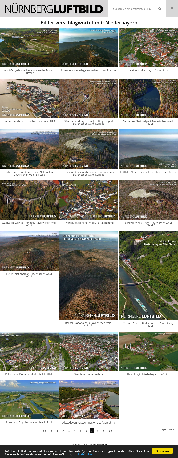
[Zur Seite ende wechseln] (110, 430)
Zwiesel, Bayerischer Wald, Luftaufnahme (89, 222)
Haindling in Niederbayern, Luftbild (148, 374)
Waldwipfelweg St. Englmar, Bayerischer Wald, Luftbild (29, 224)
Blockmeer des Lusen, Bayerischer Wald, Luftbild (148, 224)
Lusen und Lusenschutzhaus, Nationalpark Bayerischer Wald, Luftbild (88, 173)
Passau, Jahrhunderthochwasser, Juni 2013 (29, 121)
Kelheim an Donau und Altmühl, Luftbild (29, 374)
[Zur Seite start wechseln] (44, 430)
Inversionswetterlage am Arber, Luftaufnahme (88, 70)
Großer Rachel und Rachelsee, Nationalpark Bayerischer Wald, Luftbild (29, 173)
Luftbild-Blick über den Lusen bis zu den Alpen (148, 172)
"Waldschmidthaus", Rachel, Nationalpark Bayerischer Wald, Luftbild (89, 122)
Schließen (162, 451)
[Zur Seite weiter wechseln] (103, 430)
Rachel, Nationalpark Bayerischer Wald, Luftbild (88, 324)
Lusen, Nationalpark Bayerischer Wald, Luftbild (29, 275)
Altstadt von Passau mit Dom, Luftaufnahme (88, 422)
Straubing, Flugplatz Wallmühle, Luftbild (29, 422)
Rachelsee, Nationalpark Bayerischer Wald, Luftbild (148, 123)
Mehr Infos (85, 454)
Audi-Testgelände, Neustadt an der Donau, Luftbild (29, 71)
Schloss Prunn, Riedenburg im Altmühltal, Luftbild (148, 325)
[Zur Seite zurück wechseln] (51, 430)
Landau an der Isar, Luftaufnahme (148, 70)
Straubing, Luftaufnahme (89, 374)
